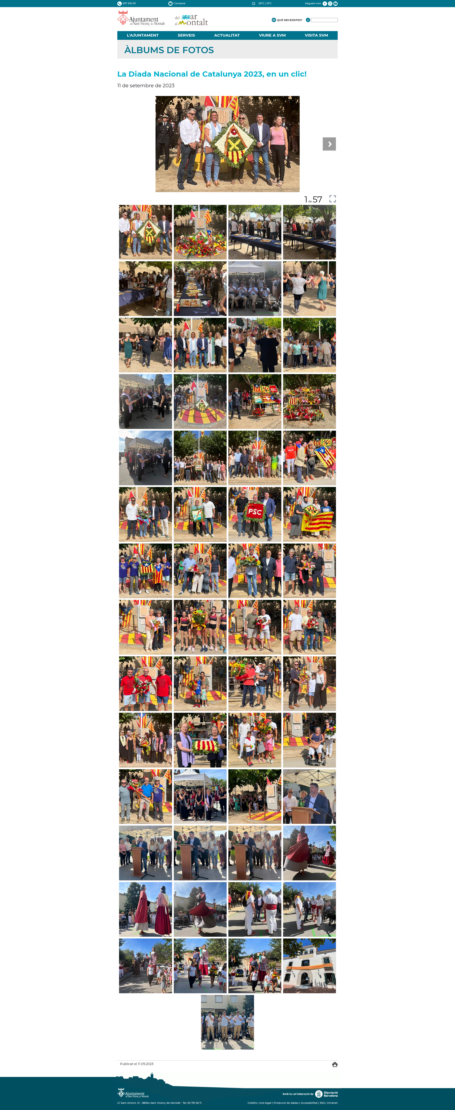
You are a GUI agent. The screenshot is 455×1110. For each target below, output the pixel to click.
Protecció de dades (286, 1102)
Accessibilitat (309, 1102)
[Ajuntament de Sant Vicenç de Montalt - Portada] (162, 23)
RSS (322, 1102)
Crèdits (252, 1102)
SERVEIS (186, 35)
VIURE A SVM (272, 35)
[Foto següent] (329, 144)
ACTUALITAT (227, 35)
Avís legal (265, 1102)
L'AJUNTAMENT (143, 35)
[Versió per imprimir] (335, 1066)
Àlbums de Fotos (169, 50)
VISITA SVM (316, 35)
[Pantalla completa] (332, 198)
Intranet (332, 1102)
